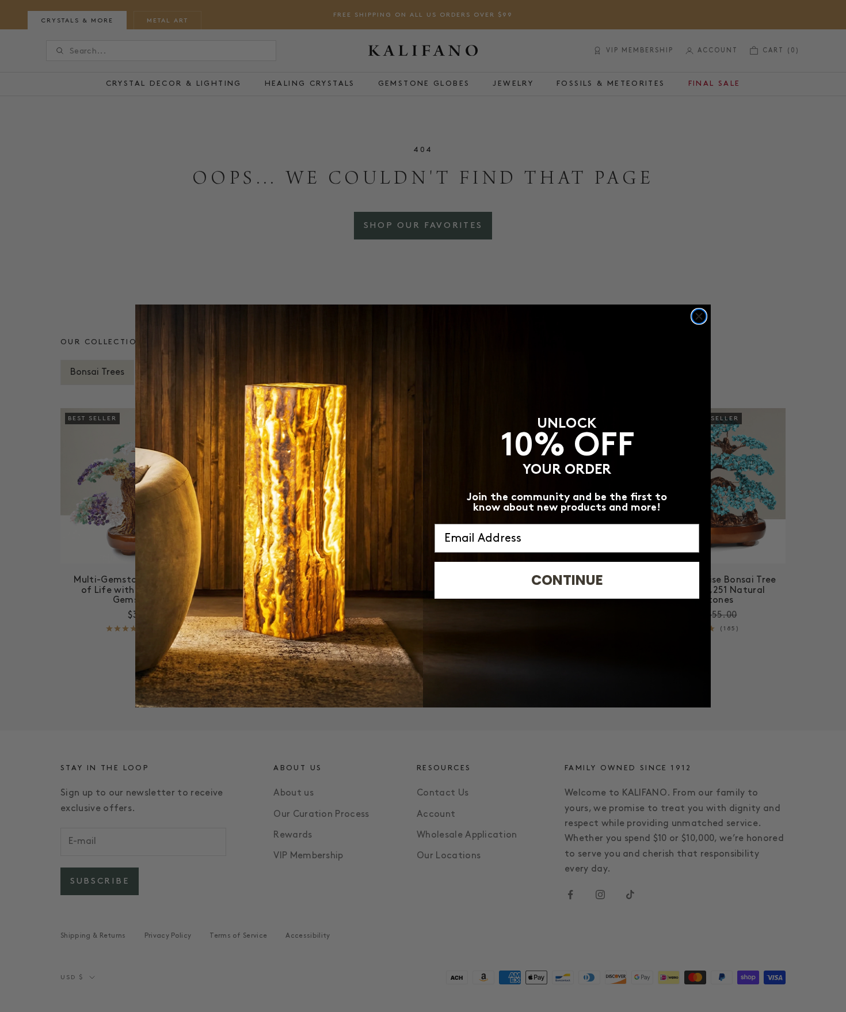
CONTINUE (567, 579)
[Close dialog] (699, 316)
